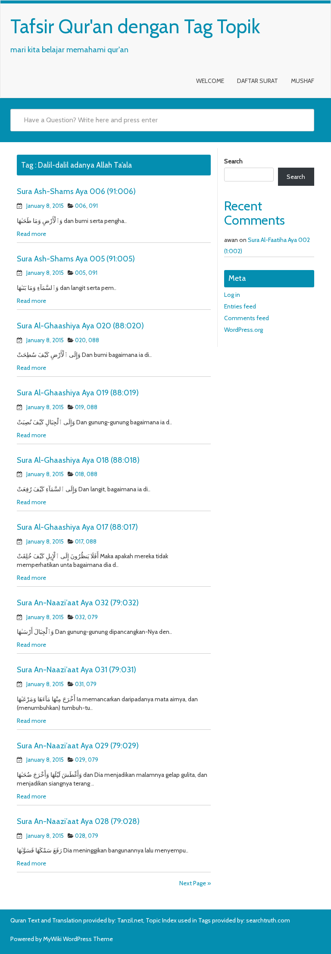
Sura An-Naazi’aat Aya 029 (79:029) (78, 745)
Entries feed (240, 306)
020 (80, 340)
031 (79, 684)
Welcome (210, 81)
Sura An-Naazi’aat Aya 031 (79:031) (76, 669)
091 (93, 205)
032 (80, 617)
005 (80, 272)
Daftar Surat (257, 81)
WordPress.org (243, 330)
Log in (232, 295)
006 (80, 205)
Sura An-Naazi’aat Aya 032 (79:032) (78, 602)
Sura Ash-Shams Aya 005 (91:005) (76, 259)
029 (80, 759)
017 (79, 541)
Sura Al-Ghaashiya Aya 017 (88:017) (77, 527)
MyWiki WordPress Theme (78, 939)
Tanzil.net (130, 920)
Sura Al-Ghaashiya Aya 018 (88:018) (78, 460)
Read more (31, 234)
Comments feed (246, 318)
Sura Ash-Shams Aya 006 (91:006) (76, 191)
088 (93, 340)
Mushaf (302, 81)
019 (79, 407)
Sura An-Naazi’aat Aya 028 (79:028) (78, 821)
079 (92, 617)
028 (80, 835)
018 (79, 474)
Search (233, 161)
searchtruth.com (268, 920)
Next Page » (195, 883)
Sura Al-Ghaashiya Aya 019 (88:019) (78, 393)
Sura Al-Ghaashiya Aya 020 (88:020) (80, 326)
